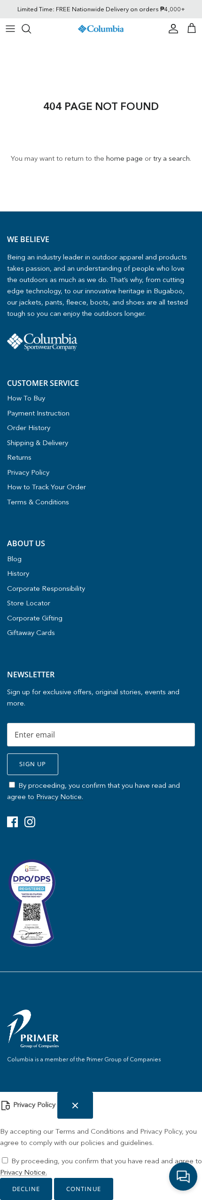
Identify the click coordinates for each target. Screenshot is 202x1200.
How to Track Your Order (46, 486)
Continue (83, 1188)
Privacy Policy (28, 472)
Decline (26, 1188)
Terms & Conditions (38, 501)
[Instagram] (29, 821)
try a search (171, 158)
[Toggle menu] (10, 28)
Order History (28, 427)
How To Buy (26, 397)
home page (124, 158)
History (18, 573)
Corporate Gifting (34, 617)
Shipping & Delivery (37, 442)
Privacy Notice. (59, 796)
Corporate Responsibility (46, 588)
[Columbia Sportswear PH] (101, 28)
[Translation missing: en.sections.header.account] (171, 28)
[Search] (31, 28)
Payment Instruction (38, 412)
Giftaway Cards (31, 632)
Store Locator (28, 602)
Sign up (32, 764)
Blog (14, 558)
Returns (19, 457)
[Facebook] (12, 821)
